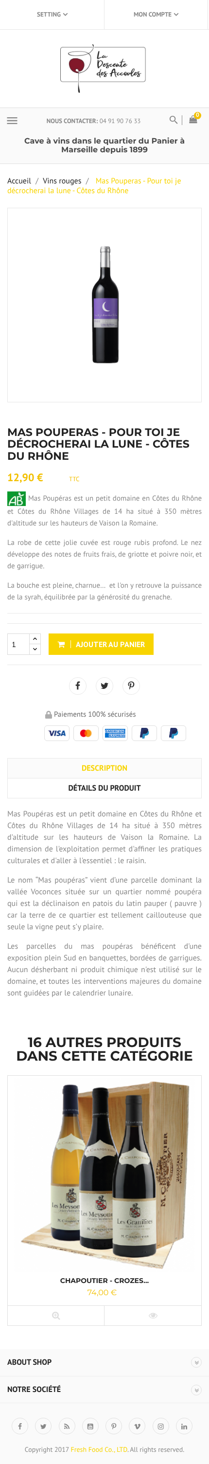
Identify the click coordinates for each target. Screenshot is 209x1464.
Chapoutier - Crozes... (104, 1280)
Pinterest (131, 686)
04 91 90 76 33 (120, 121)
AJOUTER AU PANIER (109, 644)
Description (104, 768)
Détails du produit (105, 788)
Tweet (104, 686)
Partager (78, 686)
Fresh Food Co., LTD (98, 1449)
